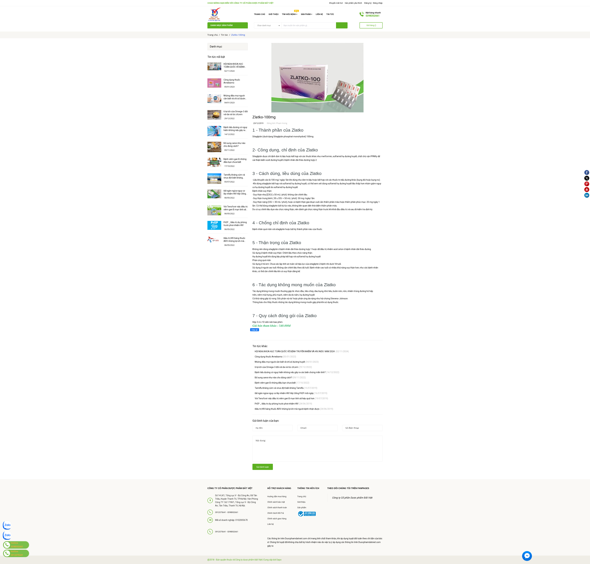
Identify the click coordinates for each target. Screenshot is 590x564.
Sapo (278, 559)
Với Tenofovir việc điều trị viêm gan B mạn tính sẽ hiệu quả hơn (291, 398)
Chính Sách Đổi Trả (275, 513)
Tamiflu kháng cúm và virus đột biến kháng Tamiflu (286, 388)
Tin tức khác (259, 346)
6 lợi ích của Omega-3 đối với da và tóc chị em (283, 367)
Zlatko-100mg (264, 117)
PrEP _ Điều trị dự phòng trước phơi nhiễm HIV (283, 403)
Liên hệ (319, 14)
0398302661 (373, 15)
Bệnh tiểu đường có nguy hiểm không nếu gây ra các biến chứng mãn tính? (297, 372)
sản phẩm (306, 14)
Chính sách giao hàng (276, 518)
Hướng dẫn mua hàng (276, 496)
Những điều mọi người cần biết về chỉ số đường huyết (287, 362)
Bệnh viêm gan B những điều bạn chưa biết (282, 383)
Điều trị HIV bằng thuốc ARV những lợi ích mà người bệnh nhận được (294, 409)
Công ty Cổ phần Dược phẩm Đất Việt (253, 3)
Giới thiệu (273, 14)
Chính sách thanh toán (277, 507)
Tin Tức (330, 14)
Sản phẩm (301, 507)
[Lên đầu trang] (584, 537)
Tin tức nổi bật (216, 56)
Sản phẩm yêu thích (353, 3)
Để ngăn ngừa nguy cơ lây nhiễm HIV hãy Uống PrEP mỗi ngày (291, 393)
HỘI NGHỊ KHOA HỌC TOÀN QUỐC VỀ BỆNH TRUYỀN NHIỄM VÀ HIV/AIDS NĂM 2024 (302, 351)
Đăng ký (368, 3)
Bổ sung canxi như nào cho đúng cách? (280, 377)
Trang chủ (259, 14)
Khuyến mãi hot (336, 3)
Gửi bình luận (262, 467)
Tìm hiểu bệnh (290, 13)
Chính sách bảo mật (276, 502)
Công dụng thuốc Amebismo (275, 356)
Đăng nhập (378, 3)
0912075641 (220, 512)
